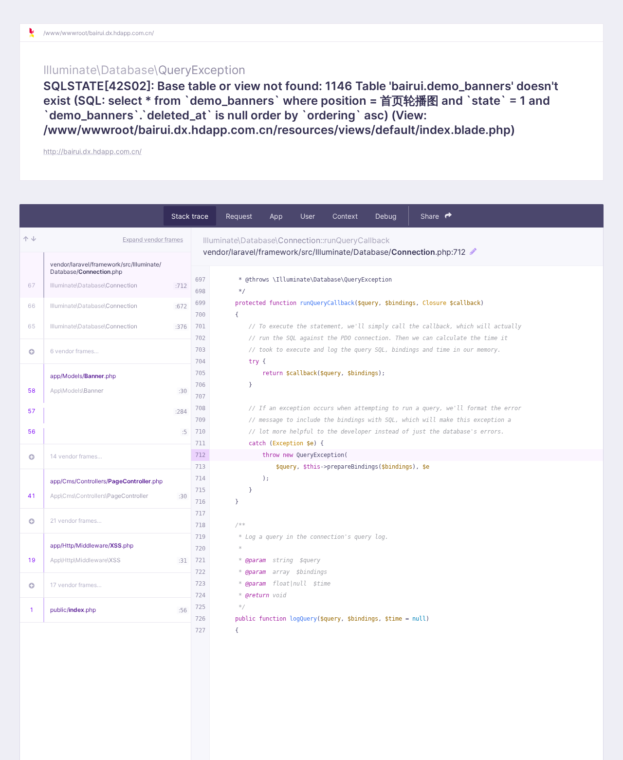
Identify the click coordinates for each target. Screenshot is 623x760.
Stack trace (189, 216)
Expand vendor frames (153, 239)
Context (345, 216)
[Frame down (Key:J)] (34, 239)
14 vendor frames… (76, 456)
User (307, 216)
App (276, 216)
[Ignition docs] (35, 33)
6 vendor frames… (74, 351)
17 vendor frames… (76, 585)
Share (431, 216)
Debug (386, 216)
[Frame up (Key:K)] (26, 239)
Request (239, 216)
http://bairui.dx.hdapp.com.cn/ (92, 151)
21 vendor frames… (76, 520)
